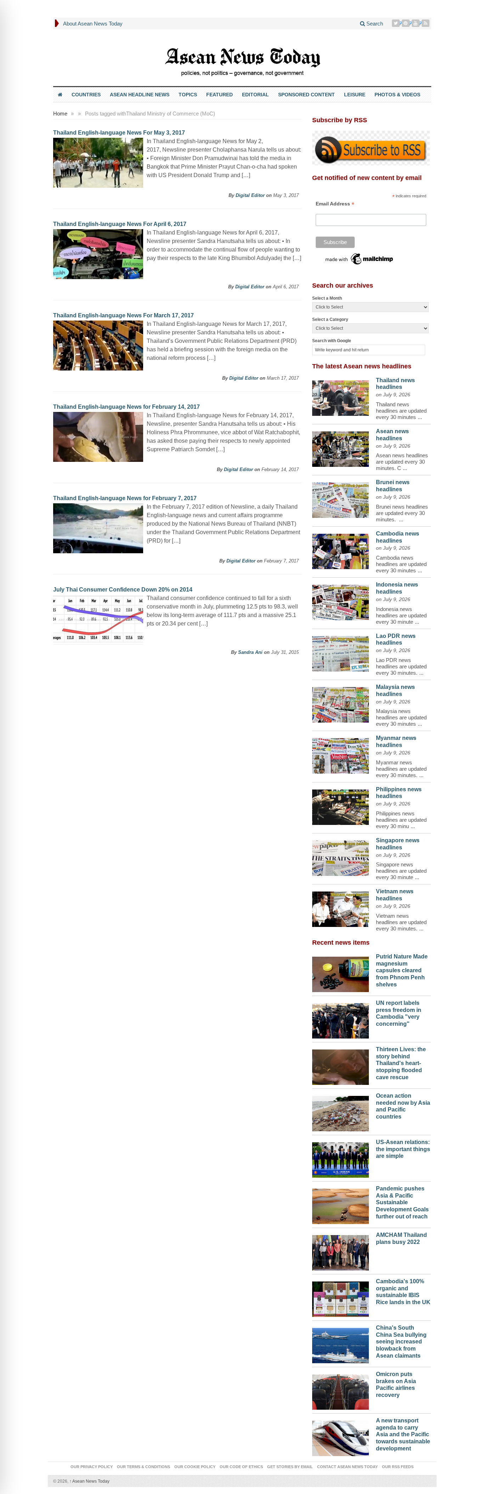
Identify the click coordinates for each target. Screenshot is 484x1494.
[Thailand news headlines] (340, 396)
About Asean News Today (93, 24)
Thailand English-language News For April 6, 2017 (119, 224)
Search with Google (331, 341)
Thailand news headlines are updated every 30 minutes (401, 410)
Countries (86, 94)
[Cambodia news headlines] (340, 549)
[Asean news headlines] (340, 447)
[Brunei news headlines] (340, 498)
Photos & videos (397, 94)
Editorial (255, 94)
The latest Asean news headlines (361, 366)
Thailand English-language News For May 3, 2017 (119, 133)
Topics (188, 94)
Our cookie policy (194, 1467)
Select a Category (330, 319)
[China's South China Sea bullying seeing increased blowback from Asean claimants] (340, 1343)
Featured (219, 94)
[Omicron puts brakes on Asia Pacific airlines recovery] (340, 1390)
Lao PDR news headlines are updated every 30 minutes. (401, 666)
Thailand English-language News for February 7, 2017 (125, 498)
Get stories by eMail (290, 1467)
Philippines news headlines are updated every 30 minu (401, 819)
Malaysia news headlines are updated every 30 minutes (401, 717)
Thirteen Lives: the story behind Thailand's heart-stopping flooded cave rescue (401, 1063)
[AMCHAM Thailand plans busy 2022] (340, 1251)
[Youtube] (416, 23)
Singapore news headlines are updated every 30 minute (401, 870)
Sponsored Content (306, 94)
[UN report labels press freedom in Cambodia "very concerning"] (340, 1019)
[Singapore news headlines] (340, 856)
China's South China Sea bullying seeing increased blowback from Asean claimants (401, 1342)
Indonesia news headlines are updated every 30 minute (401, 615)
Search (374, 24)
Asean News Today (89, 1481)
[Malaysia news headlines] (340, 703)
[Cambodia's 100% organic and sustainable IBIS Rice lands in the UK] (340, 1297)
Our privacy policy (92, 1467)
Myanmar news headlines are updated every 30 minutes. (401, 768)
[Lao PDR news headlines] (340, 652)
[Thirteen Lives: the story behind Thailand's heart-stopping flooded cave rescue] (340, 1065)
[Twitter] (396, 23)
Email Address (335, 203)
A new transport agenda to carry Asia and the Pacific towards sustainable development (403, 1434)
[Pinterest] (406, 23)
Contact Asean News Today (347, 1467)
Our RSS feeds (397, 1467)
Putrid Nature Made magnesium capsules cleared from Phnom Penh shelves (402, 970)
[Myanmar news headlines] (340, 754)
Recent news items (341, 942)
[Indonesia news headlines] (340, 600)
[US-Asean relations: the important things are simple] (340, 1158)
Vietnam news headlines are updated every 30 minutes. (401, 922)
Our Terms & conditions (143, 1467)
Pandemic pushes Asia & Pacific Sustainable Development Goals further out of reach (402, 1202)
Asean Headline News (139, 94)
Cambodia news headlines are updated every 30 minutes (401, 564)
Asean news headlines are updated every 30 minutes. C (402, 461)
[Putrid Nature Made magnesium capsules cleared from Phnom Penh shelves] (340, 972)
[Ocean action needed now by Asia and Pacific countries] (340, 1111)
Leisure (354, 94)
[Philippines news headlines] (340, 805)
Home (60, 114)
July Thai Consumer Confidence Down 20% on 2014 (122, 590)
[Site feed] (426, 23)
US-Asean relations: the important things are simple (403, 1149)
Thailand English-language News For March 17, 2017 (123, 315)
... (420, 417)
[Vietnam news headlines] (340, 907)
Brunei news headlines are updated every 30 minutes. (402, 513)
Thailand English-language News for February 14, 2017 (126, 407)
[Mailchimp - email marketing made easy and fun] (360, 258)
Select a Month (327, 298)
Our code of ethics (241, 1467)
